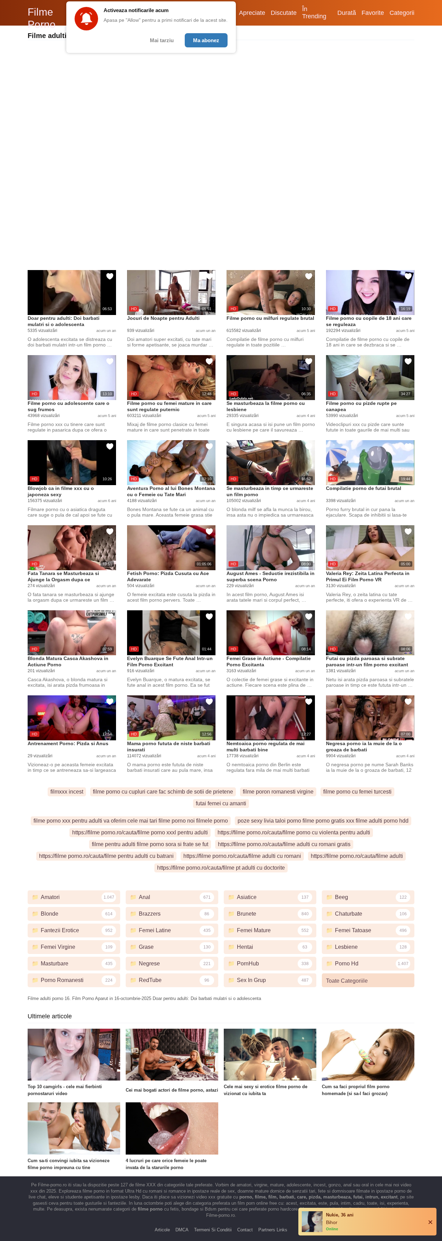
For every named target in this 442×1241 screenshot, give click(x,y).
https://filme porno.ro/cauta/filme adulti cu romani (242, 856)
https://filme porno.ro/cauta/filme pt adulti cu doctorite (221, 868)
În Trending (314, 13)
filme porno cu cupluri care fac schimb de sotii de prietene (163, 792)
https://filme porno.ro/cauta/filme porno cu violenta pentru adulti (294, 832)
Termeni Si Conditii (213, 1229)
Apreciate (252, 12)
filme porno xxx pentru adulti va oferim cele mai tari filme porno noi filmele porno (130, 821)
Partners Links (272, 1229)
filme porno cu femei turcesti (357, 792)
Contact (245, 1229)
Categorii (402, 12)
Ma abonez (206, 40)
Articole (162, 1229)
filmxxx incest (66, 792)
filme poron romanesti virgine (278, 792)
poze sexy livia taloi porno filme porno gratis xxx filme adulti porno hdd (323, 821)
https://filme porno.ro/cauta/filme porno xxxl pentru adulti (140, 832)
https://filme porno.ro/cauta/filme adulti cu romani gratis (284, 844)
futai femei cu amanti (221, 803)
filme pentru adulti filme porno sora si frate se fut (150, 844)
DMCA (182, 1229)
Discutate (284, 12)
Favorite (373, 12)
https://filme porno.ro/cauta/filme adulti (357, 856)
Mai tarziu (162, 40)
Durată (346, 12)
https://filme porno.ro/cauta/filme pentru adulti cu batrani (106, 856)
